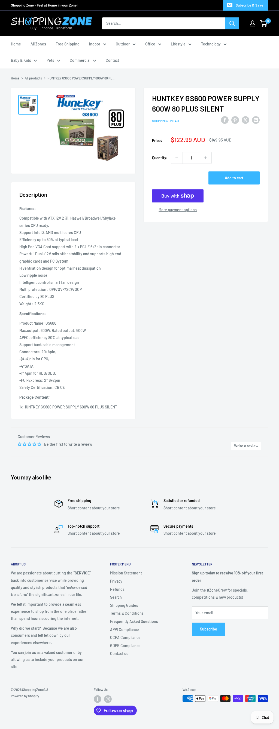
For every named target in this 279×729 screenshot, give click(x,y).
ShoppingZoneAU (165, 121)
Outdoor (123, 44)
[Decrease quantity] (177, 158)
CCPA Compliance (125, 637)
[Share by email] (256, 120)
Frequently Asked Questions (134, 621)
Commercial (80, 60)
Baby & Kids (21, 60)
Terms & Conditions (127, 613)
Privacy (116, 581)
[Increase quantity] (205, 158)
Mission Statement (126, 573)
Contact (112, 60)
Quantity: (160, 157)
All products (33, 78)
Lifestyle (178, 44)
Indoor (94, 44)
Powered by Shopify (25, 696)
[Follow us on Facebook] (97, 699)
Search (116, 597)
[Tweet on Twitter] (245, 120)
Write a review (246, 446)
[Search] (232, 23)
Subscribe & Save (249, 5)
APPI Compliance (124, 629)
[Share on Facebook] (225, 120)
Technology (211, 44)
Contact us (119, 653)
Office (150, 44)
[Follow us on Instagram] (108, 699)
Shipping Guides (124, 605)
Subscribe (208, 629)
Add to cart (234, 178)
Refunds (117, 589)
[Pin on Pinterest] (235, 120)
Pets (50, 60)
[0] (263, 23)
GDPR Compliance (125, 645)
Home (16, 44)
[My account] (252, 23)
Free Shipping (68, 44)
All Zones (38, 44)
